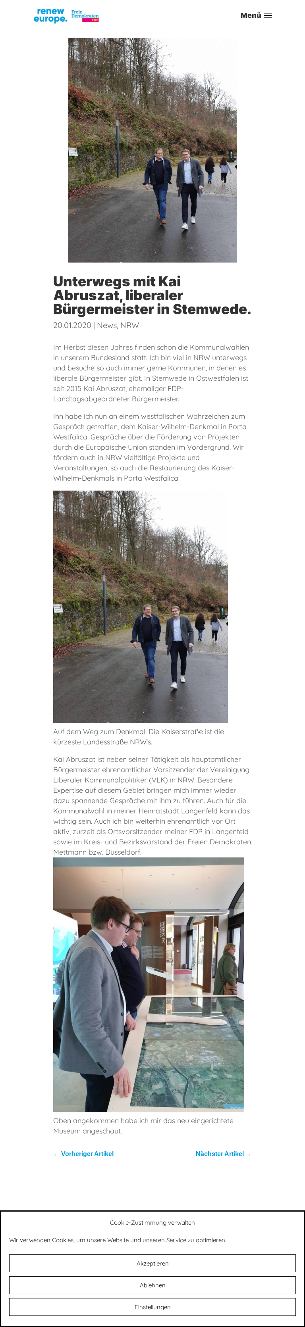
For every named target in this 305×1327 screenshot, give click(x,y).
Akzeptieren (153, 1263)
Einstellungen (153, 1307)
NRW (129, 325)
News (107, 325)
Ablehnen (153, 1285)
